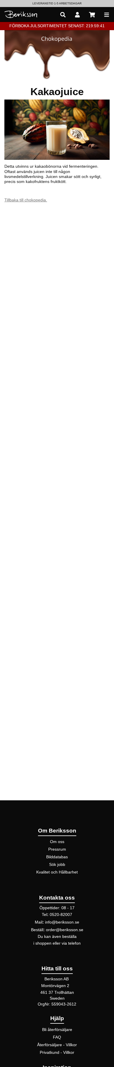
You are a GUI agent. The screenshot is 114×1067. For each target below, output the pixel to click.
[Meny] (106, 14)
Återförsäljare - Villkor (57, 1044)
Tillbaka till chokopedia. (25, 200)
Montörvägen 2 (55, 985)
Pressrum (57, 849)
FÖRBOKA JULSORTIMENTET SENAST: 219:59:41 (57, 25)
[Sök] (63, 14)
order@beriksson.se (64, 929)
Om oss (57, 841)
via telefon (71, 943)
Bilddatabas (57, 856)
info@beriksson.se (62, 922)
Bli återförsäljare (57, 1029)
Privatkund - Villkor (57, 1052)
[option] (57, 3)
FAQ (57, 1037)
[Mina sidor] (77, 14)
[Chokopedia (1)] (57, 54)
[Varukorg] (92, 14)
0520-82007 (61, 914)
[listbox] (57, 3)
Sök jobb (57, 864)
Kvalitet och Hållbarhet (57, 872)
